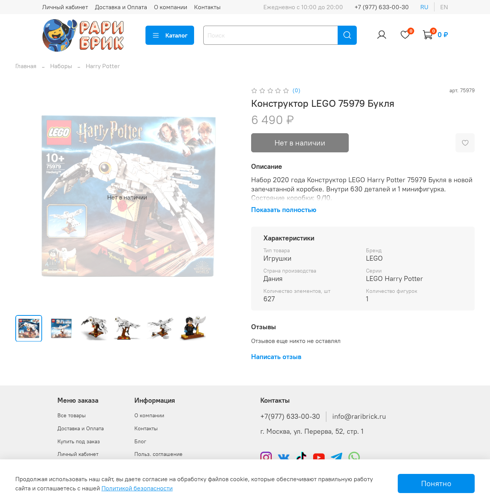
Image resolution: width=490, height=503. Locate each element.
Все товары (71, 415)
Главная (25, 66)
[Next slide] (226, 197)
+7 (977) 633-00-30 (381, 7)
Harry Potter (103, 66)
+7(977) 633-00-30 (290, 416)
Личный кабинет (65, 7)
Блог (140, 441)
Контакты (207, 7)
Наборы (61, 66)
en (444, 7)
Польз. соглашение (158, 454)
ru (424, 7)
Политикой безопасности (137, 488)
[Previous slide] (27, 197)
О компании (170, 7)
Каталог (176, 35)
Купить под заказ (78, 441)
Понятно (436, 483)
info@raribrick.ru (359, 416)
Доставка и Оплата (121, 7)
